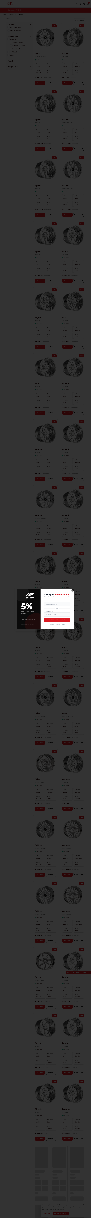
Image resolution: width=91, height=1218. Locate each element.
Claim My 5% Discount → (57, 620)
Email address (48, 601)
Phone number (48, 611)
